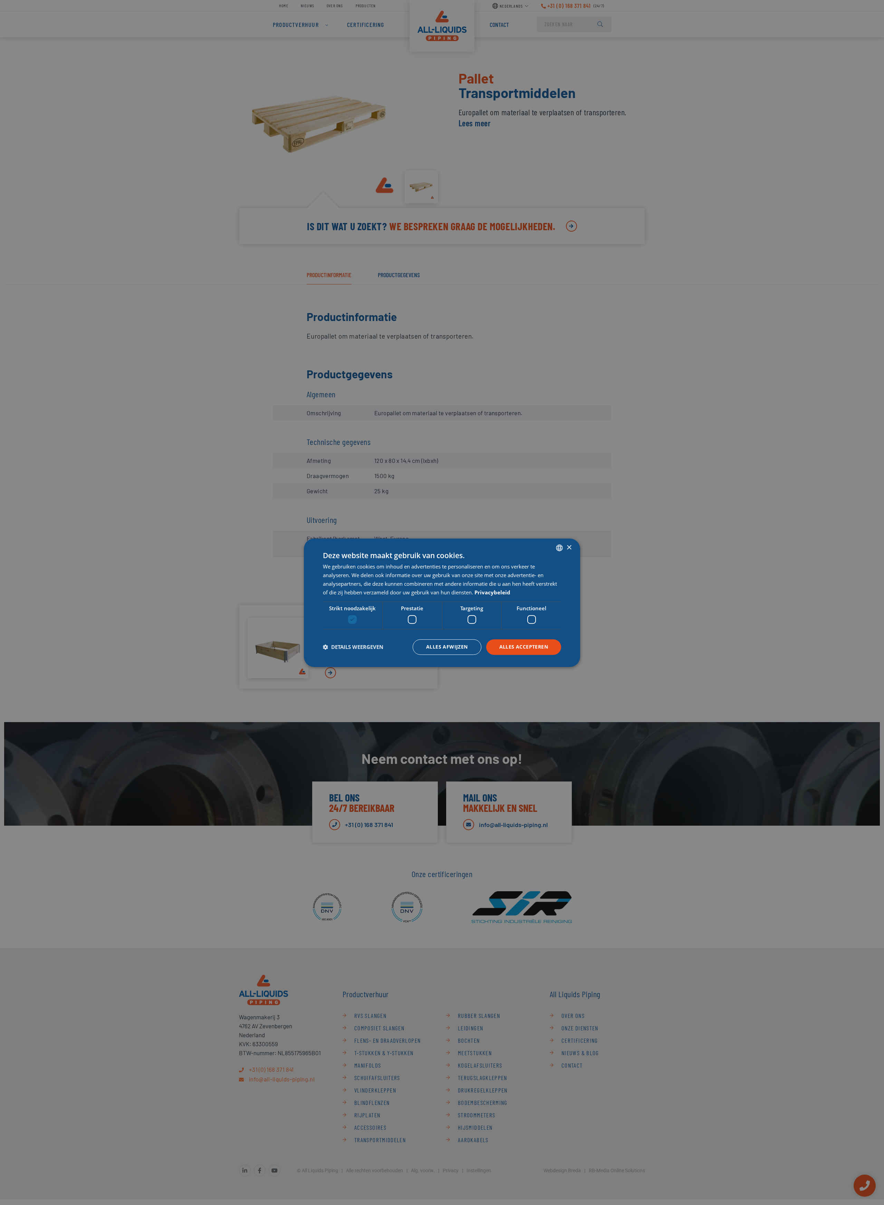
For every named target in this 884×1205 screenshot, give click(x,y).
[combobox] (559, 547)
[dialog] (442, 602)
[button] (353, 647)
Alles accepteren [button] (523, 646)
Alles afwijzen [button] (447, 646)
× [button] (568, 547)
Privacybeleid (492, 592)
